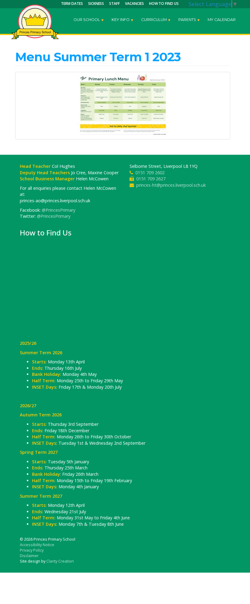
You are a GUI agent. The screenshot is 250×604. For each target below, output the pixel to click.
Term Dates (72, 3)
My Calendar (222, 19)
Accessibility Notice (37, 544)
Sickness (96, 3)
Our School (87, 19)
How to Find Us (164, 3)
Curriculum (154, 19)
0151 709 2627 (151, 179)
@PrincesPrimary (58, 210)
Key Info (121, 19)
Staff (114, 3)
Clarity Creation (60, 561)
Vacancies (134, 3)
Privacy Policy (32, 550)
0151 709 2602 (150, 172)
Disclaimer (29, 555)
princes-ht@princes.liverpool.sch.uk (171, 185)
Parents (187, 19)
